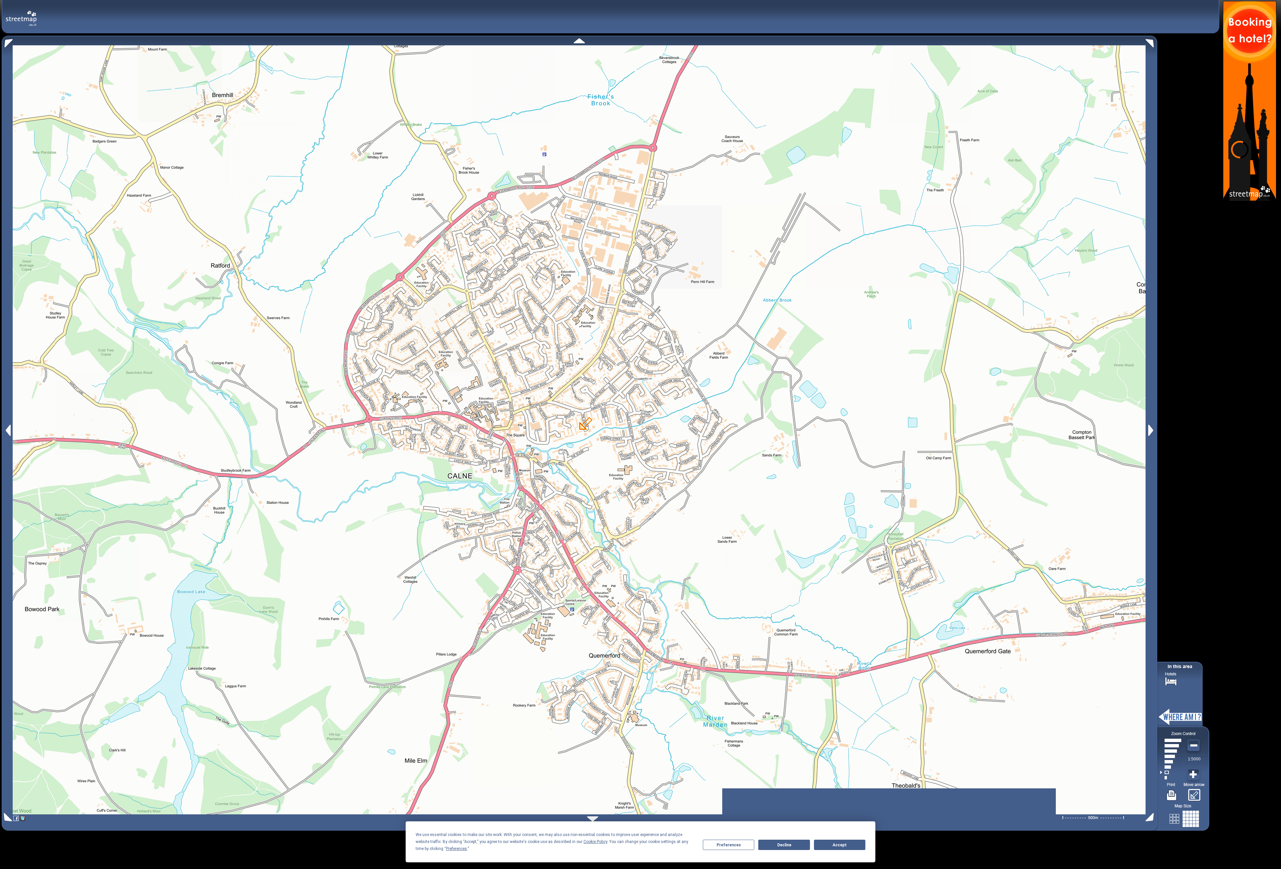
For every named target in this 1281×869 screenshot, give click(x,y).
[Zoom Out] (1194, 745)
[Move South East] (1151, 817)
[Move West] (7, 430)
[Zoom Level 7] (1170, 745)
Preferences (729, 845)
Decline (784, 845)
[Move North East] (1151, 41)
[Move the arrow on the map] (1194, 792)
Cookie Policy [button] (595, 841)
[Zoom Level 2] (1170, 772)
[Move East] (1151, 430)
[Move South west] (7, 817)
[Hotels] (1171, 680)
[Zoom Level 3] (1170, 767)
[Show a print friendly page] (1172, 792)
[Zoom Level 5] (1170, 756)
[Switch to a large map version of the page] (1184, 817)
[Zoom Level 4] (1170, 761)
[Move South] (592, 818)
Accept (840, 845)
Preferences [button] (456, 848)
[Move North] (579, 40)
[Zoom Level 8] (1170, 740)
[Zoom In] (1194, 774)
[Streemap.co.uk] (21, 14)
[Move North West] (7, 41)
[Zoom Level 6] (1170, 751)
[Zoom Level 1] (1170, 777)
